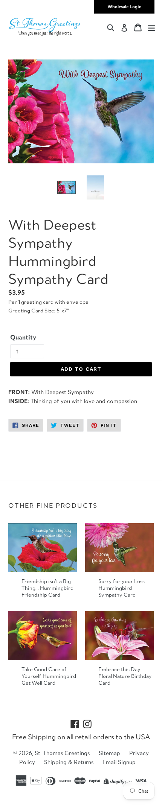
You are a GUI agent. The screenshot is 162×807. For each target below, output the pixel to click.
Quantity (23, 337)
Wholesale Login (124, 6)
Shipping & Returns (68, 762)
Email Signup (119, 762)
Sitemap (109, 753)
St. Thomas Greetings (62, 753)
